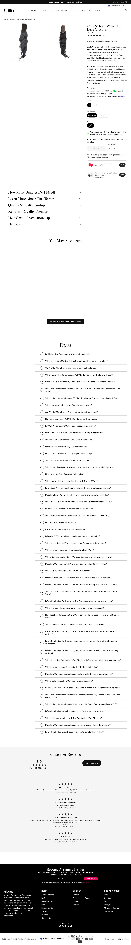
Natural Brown (103, 115)
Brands (76, 901)
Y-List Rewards (47, 895)
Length (89, 101)
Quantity (111, 145)
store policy (85, 882)
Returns (44, 915)
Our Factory (109, 911)
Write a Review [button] (91, 763)
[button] (107, 94)
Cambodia (108, 898)
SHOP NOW (43, 296)
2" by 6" (90, 125)
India (106, 895)
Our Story (81, 11)
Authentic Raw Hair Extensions (26, 19)
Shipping (45, 911)
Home (6, 19)
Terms (107, 939)
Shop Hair (35, 11)
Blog (97, 11)
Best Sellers (48, 11)
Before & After (47, 908)
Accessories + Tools (65, 11)
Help (91, 11)
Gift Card (77, 905)
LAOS (106, 901)
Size (88, 121)
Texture (76, 895)
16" (89, 105)
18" (94, 105)
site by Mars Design (123, 939)
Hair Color (91, 111)
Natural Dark (92, 115)
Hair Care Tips (47, 901)
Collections (12, 19)
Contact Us (46, 918)
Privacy (113, 939)
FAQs (43, 898)
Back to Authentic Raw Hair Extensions (66, 321)
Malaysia (107, 905)
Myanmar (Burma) (111, 908)
